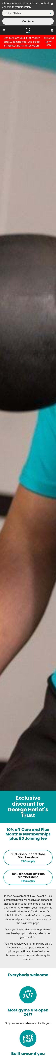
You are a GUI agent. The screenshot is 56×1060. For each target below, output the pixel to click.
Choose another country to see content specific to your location (25, 5)
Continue (28, 21)
